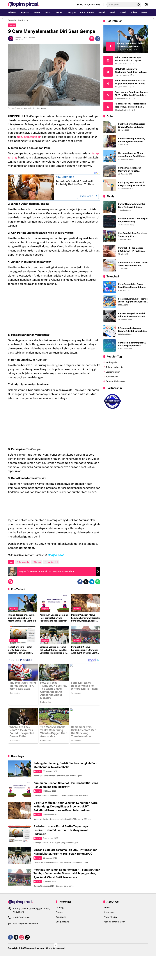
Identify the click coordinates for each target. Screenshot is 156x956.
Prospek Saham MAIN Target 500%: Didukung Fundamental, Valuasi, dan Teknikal (133, 220)
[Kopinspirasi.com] (24, 4)
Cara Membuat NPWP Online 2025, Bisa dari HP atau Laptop (132, 264)
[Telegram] (91, 581)
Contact (60, 912)
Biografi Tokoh (113, 372)
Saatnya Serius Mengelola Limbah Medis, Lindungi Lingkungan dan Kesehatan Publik (131, 125)
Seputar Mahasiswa (115, 381)
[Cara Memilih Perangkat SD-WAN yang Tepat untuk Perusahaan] (109, 345)
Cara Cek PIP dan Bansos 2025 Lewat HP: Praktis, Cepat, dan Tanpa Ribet (130, 249)
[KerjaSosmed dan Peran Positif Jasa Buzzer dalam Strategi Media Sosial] (109, 287)
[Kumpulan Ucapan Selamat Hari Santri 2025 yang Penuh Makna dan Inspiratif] (54, 603)
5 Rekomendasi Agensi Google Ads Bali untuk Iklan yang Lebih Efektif (132, 330)
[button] (138, 4)
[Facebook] (80, 581)
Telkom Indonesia (114, 367)
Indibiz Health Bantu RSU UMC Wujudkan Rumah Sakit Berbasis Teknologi (131, 82)
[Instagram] (21, 937)
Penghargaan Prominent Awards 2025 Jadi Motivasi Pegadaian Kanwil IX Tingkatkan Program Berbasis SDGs (131, 94)
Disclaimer (108, 912)
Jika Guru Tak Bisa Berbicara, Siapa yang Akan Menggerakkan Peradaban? (133, 235)
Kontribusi (61, 917)
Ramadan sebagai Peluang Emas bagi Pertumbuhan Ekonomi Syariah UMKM (131, 140)
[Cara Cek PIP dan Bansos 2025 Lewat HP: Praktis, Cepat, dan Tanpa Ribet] (109, 251)
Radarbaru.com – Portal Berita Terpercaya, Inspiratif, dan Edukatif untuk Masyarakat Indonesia (22, 650)
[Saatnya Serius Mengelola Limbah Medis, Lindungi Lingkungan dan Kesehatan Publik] (109, 127)
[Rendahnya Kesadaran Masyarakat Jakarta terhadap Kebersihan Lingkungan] (109, 171)
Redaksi (18, 38)
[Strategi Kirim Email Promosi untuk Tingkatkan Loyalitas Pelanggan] (109, 301)
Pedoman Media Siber (114, 921)
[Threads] (27, 937)
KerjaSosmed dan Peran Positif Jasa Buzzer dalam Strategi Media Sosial (131, 286)
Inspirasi (12, 25)
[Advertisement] (54, 310)
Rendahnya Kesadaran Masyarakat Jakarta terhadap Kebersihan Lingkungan (129, 169)
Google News (62, 921)
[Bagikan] (97, 38)
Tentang (60, 907)
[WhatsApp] (97, 581)
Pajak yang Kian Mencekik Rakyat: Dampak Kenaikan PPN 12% (131, 184)
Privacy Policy (110, 917)
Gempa (37, 562)
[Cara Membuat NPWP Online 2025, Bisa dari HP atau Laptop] (109, 265)
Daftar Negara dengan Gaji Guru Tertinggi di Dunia (131, 205)
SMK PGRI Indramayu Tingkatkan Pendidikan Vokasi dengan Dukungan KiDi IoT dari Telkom (130, 71)
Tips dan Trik (52, 562)
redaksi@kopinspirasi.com (25, 923)
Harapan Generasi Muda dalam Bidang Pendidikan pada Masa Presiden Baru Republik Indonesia (131, 155)
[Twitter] (86, 581)
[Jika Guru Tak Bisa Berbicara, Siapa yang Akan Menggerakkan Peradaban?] (109, 236)
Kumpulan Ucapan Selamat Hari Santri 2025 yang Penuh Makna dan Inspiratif (54, 618)
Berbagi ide (23, 562)
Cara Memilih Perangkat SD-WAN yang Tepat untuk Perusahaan (132, 344)
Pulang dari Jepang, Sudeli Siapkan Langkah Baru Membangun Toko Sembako (22, 618)
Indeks (106, 907)
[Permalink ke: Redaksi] (11, 38)
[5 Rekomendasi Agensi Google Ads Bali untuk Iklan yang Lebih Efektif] (109, 331)
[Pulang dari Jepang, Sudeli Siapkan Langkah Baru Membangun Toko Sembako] (22, 603)
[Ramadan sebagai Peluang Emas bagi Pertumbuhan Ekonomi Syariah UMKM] (109, 141)
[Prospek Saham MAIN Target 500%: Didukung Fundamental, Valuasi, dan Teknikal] (109, 221)
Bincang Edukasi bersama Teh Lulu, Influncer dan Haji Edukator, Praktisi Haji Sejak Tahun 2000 (54, 650)
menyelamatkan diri (28, 136)
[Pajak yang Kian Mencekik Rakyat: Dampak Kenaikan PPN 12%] (109, 185)
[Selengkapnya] (30, 902)
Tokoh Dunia (112, 376)
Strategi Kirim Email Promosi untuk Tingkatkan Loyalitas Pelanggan (133, 300)
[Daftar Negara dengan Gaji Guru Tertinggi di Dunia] (109, 207)
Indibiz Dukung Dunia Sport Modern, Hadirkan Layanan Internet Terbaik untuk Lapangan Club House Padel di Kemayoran (131, 59)
